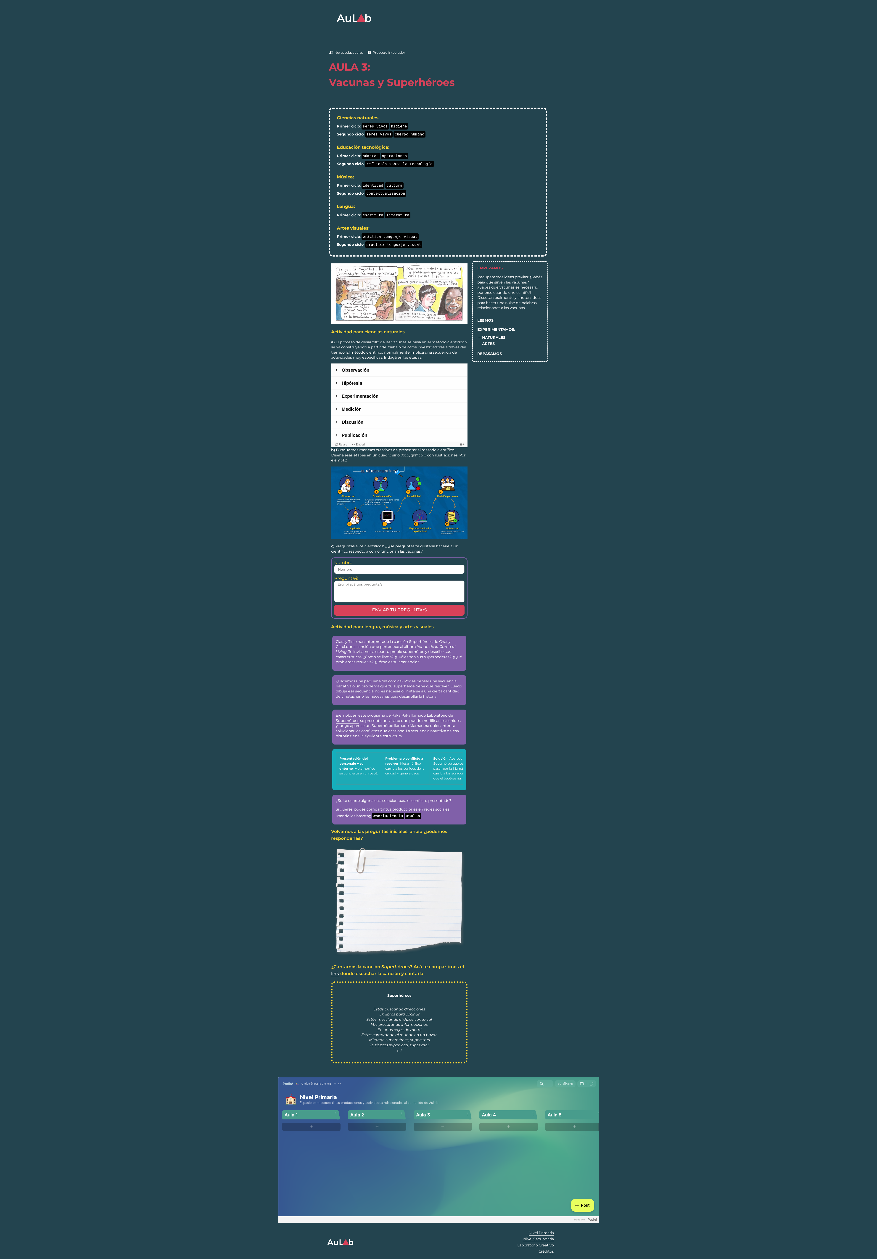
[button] (510, 268)
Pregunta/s (346, 578)
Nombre (343, 562)
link (335, 973)
